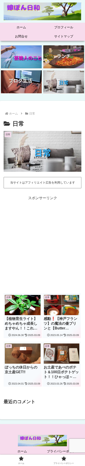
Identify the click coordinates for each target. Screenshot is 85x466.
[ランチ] (63, 57)
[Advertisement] (42, 244)
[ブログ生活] (21, 81)
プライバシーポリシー (63, 451)
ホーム (22, 451)
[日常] (63, 81)
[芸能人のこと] (21, 57)
